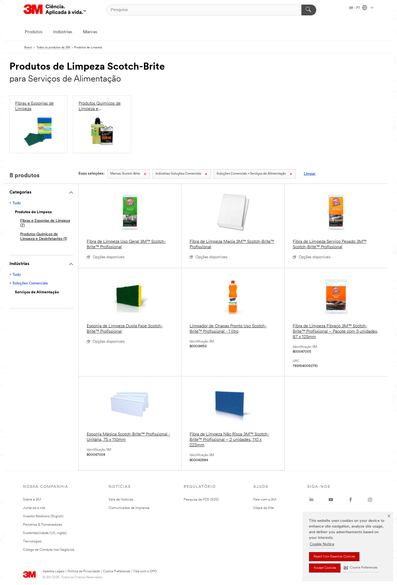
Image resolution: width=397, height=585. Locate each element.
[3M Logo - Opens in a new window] (54, 10)
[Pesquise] (308, 10)
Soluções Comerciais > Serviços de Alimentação (251, 173)
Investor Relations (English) (43, 516)
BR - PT (355, 8)
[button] (360, 567)
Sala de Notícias (121, 499)
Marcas (90, 32)
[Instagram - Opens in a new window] (370, 500)
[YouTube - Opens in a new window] (331, 500)
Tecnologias (32, 541)
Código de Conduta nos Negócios (48, 550)
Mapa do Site (263, 508)
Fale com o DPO (145, 571)
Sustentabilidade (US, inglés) (45, 533)
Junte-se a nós (34, 508)
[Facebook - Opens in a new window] (350, 500)
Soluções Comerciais (178, 173)
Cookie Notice (322, 544)
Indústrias (62, 32)
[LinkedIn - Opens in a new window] (311, 500)
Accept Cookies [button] (325, 568)
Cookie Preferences (116, 571)
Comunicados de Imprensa (129, 508)
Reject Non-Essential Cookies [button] (334, 556)
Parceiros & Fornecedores (42, 524)
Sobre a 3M (32, 499)
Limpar (309, 174)
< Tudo (15, 203)
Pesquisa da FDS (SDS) (201, 499)
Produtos (33, 32)
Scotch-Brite (125, 173)
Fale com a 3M (264, 499)
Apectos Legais (53, 571)
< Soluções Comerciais (28, 283)
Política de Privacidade (84, 571)
